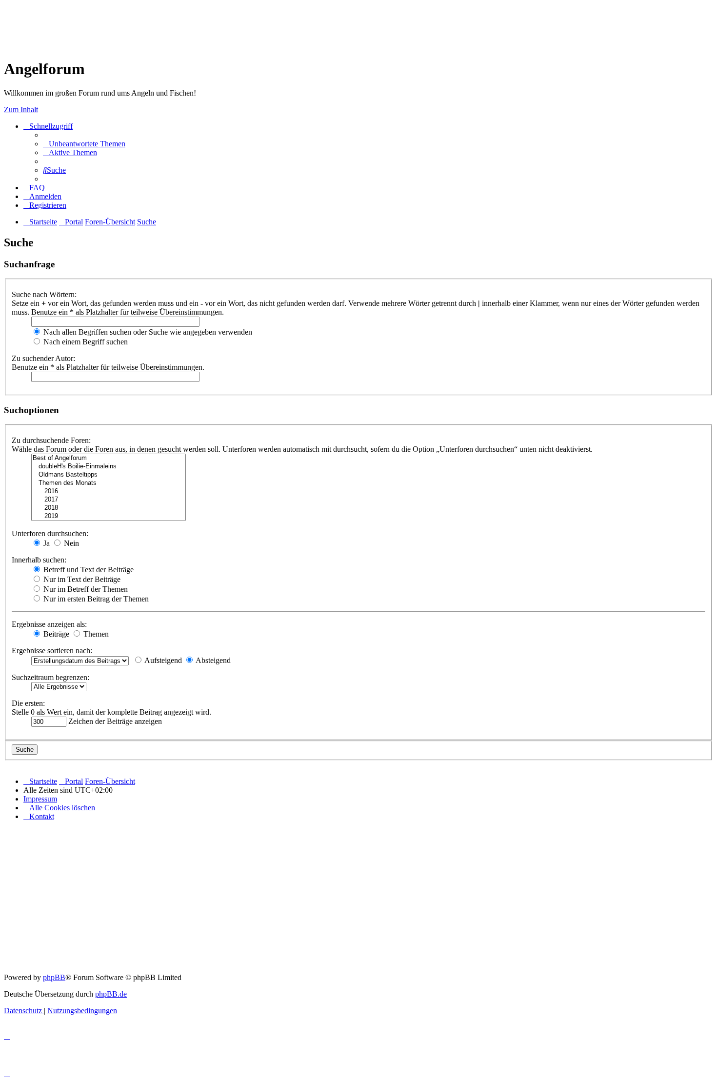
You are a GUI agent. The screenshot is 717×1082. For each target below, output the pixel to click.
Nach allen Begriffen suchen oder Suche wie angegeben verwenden (146, 332)
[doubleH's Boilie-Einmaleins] (108, 466)
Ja (45, 543)
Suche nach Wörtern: (44, 294)
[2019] (108, 516)
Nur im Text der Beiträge (80, 579)
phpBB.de (111, 994)
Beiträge (55, 634)
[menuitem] (84, 144)
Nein (70, 543)
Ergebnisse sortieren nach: (52, 650)
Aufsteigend (162, 660)
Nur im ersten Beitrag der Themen (95, 599)
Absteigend (212, 660)
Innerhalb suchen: (39, 560)
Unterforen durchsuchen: (50, 533)
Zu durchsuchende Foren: (51, 440)
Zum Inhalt (21, 109)
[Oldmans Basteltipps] (108, 475)
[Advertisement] (181, 26)
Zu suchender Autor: (43, 358)
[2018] (108, 508)
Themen (95, 634)
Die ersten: (28, 703)
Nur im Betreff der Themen (84, 589)
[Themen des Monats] (108, 483)
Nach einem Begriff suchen (84, 342)
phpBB (54, 977)
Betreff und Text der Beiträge (87, 569)
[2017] (108, 500)
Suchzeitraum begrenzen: (50, 677)
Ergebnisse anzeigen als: (49, 624)
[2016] (108, 491)
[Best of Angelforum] (108, 458)
